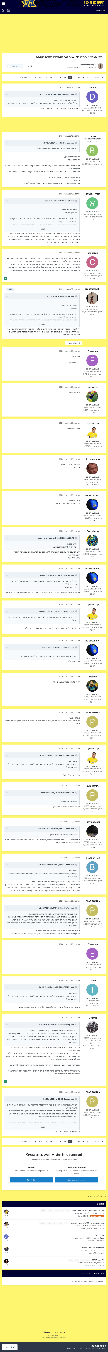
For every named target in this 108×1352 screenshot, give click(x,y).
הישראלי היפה (92, 495)
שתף (28, 66)
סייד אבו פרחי (99, 1235)
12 (70, 78)
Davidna (93, 87)
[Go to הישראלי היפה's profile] (92, 504)
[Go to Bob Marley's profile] (92, 540)
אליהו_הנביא (93, 194)
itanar (93, 980)
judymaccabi (93, 822)
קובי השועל (93, 423)
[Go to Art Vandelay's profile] (92, 468)
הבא (40, 78)
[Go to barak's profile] (92, 150)
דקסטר (99, 1263)
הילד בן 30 (98, 1250)
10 (79, 78)
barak (93, 136)
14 (60, 78)
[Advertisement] (75, 34)
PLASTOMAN (93, 712)
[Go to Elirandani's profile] (92, 360)
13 (65, 78)
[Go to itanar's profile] (92, 990)
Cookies (46, 1332)
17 (46, 78)
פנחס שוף (92, 387)
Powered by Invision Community (54, 1338)
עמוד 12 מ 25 (25, 78)
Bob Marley (93, 531)
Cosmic (93, 1017)
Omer (102, 1238)
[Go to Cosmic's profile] (92, 1027)
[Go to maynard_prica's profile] (6, 1212)
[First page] (102, 77)
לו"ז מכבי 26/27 (97, 1260)
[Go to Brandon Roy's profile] (92, 867)
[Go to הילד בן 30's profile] (6, 1249)
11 (74, 78)
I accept (9, 1347)
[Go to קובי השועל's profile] (92, 432)
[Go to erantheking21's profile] (100, 66)
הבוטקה (79, 1250)
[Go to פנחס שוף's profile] (92, 396)
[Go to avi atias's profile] (6, 1236)
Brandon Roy (93, 858)
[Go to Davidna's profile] (92, 97)
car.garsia (92, 253)
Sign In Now (31, 1180)
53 (44, 1211)
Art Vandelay (93, 459)
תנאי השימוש (70, 1349)
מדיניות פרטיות (59, 1332)
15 (56, 78)
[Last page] (36, 77)
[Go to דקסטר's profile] (6, 1261)
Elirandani (92, 351)
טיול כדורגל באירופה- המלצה (93, 1248)
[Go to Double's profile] (92, 686)
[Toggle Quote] (76, 94)
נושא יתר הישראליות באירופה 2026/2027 (87, 1211)
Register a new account (76, 1180)
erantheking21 (89, 65)
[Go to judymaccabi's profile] (92, 831)
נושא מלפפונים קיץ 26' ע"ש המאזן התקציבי (87, 1223)
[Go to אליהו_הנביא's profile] (92, 203)
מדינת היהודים (72, 67)
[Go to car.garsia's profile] (92, 262)
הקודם (96, 78)
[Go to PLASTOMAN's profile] (92, 722)
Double (93, 676)
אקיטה (99, 1226)
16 (51, 78)
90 (43, 1223)
